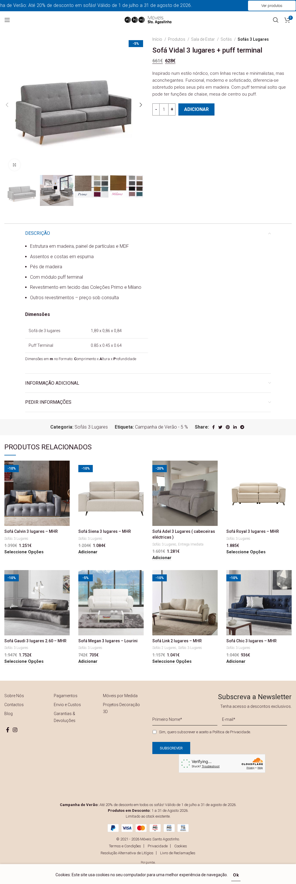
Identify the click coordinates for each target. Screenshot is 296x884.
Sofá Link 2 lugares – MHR (177, 641)
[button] (87, 552)
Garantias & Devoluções (64, 717)
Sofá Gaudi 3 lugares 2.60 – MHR (35, 641)
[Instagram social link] (15, 729)
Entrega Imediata (191, 544)
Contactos (14, 704)
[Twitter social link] (220, 427)
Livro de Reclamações (177, 853)
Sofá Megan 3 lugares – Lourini (108, 641)
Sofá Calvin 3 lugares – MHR (31, 531)
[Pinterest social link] (228, 427)
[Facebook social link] (213, 427)
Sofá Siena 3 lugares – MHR (104, 531)
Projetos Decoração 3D (121, 708)
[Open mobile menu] (7, 20)
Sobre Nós (14, 695)
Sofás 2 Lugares (164, 648)
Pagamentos (65, 695)
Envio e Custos (67, 704)
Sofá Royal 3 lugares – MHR (252, 531)
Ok (236, 875)
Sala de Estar (203, 39)
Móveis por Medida (120, 695)
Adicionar (196, 109)
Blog (8, 713)
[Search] (276, 20)
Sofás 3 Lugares (253, 39)
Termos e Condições (125, 846)
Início (157, 39)
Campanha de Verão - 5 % (161, 427)
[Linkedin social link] (235, 427)
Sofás (227, 39)
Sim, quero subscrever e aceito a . (205, 732)
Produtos (177, 39)
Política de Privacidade (231, 732)
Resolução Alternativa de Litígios (127, 853)
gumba (150, 862)
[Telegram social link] (242, 427)
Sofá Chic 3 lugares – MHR (251, 641)
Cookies (180, 846)
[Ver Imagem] (14, 165)
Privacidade (158, 846)
